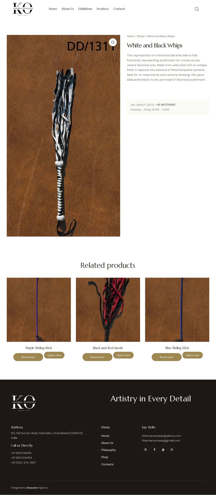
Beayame (32, 487)
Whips (140, 36)
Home (130, 36)
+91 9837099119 (165, 104)
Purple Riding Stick (39, 348)
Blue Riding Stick (177, 348)
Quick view (54, 355)
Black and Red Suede (108, 348)
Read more (28, 357)
